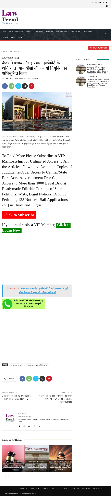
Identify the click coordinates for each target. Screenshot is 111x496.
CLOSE (104, 18)
